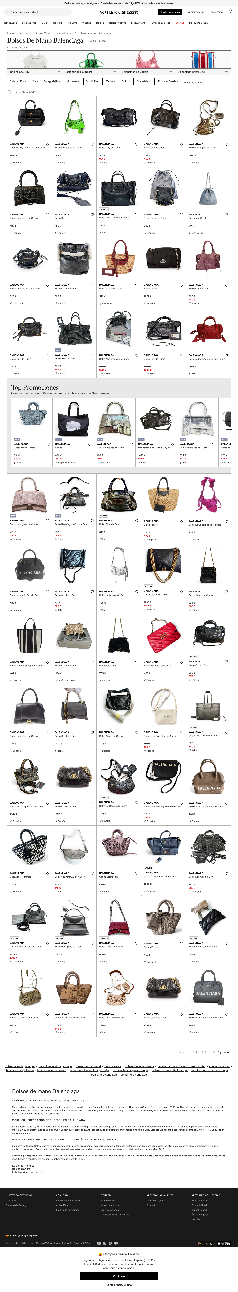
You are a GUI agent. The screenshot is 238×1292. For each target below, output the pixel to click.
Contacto (151, 1205)
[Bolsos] (106, 23)
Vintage (86, 23)
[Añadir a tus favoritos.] (47, 144)
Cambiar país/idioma (119, 1285)
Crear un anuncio (110, 1205)
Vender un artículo (170, 12)
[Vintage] (93, 23)
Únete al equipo (200, 1214)
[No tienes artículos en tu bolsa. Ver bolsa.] (230, 12)
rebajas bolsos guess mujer (130, 1070)
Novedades (10, 23)
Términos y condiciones (48, 1243)
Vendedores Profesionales (115, 1214)
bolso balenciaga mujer (20, 1066)
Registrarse (216, 12)
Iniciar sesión (196, 12)
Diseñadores (29, 23)
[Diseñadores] (39, 23)
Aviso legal (27, 1243)
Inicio (10, 33)
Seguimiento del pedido (68, 1200)
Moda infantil (138, 23)
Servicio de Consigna (17, 1205)
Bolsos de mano (64, 33)
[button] (230, 12)
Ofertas (179, 23)
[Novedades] (19, 23)
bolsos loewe (112, 1066)
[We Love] (79, 23)
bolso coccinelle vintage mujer (89, 1070)
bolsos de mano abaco (51, 1070)
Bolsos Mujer (43, 33)
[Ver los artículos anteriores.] (9, 432)
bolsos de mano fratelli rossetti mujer (181, 1066)
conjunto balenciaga (133, 1075)
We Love (72, 23)
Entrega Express (160, 23)
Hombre (57, 23)
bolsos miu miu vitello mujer (170, 1070)
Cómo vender (108, 1200)
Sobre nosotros (200, 1200)
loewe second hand (88, 1066)
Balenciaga (24, 33)
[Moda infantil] (148, 23)
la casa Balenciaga (36, 1146)
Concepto (11, 1200)
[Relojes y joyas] (128, 23)
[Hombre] (64, 23)
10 (214, 1052)
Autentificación (64, 1205)
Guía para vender (110, 1210)
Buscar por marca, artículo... (26, 12)
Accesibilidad (12, 1243)
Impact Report (199, 1210)
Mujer (44, 23)
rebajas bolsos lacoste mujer (209, 1070)
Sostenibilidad (199, 1205)
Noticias (196, 1219)
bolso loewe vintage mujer (55, 1066)
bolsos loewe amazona (139, 1066)
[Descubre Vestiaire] (213, 23)
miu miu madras (219, 1066)
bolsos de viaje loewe (20, 1070)
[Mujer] (50, 23)
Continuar (119, 1276)
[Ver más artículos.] (229, 432)
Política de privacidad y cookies (78, 1243)
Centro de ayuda (155, 1200)
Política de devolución (67, 1210)
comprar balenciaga (104, 1075)
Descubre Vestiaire (200, 23)
